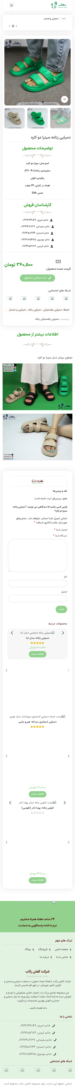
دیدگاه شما (60, 536)
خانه (63, 18)
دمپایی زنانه (34, 310)
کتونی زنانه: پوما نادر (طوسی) (37, 808)
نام (65, 577)
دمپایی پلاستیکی (52, 310)
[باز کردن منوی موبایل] (11, 5)
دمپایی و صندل (51, 18)
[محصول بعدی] (9, 26)
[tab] (37, 481)
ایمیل (64, 592)
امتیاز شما (60, 529)
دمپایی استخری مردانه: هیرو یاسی (37, 722)
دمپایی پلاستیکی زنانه (47, 319)
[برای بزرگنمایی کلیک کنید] (64, 99)
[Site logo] (59, 5)
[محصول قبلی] (16, 26)
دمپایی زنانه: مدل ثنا (37, 638)
